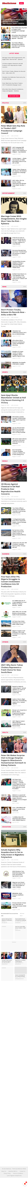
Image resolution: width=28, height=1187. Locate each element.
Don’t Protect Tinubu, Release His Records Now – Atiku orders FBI (14, 19)
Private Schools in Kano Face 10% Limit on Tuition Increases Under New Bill (19, 905)
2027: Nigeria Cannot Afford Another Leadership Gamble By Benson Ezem (18, 723)
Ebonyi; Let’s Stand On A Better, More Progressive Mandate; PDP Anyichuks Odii (19, 712)
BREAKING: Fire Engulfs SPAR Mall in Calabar (19, 363)
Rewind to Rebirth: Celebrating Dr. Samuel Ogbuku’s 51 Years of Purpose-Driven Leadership (19, 689)
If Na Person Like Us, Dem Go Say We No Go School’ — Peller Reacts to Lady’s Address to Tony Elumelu (19, 241)
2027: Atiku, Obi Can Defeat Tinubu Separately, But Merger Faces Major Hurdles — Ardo (19, 183)
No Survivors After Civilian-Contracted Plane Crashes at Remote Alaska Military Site (19, 533)
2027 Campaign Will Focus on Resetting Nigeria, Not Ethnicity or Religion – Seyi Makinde (19, 150)
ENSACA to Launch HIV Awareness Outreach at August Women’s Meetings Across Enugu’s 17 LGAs (19, 798)
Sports (5, 372)
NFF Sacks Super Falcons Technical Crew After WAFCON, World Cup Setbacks (19, 441)
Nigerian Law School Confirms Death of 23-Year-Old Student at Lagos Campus (18, 884)
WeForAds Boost (22, 914)
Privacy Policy (7, 1173)
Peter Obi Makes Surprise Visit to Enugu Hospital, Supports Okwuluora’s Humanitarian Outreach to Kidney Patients (13, 760)
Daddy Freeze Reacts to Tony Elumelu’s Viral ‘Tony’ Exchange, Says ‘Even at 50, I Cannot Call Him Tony (19, 277)
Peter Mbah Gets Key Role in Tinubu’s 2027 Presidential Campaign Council (19, 30)
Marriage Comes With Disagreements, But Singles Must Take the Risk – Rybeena (14, 220)
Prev (2, 17)
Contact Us (22, 1171)
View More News (14, 96)
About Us (3, 1171)
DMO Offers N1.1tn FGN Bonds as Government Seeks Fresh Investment (19, 613)
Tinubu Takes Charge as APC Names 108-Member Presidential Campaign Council (19, 172)
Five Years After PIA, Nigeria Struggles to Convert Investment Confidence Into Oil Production (10, 581)
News (4, 287)
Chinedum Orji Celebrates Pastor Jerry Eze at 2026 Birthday (19, 332)
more (24, 102)
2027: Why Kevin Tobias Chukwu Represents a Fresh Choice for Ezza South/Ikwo (12, 669)
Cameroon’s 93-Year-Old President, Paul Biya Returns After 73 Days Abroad (19, 545)
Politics (5, 103)
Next (25, 17)
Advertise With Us (12, 1171)
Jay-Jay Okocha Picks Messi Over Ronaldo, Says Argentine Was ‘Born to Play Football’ (18, 430)
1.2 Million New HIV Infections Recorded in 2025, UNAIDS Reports (19, 818)
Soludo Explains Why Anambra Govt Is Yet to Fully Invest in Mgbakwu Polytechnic (12, 853)
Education (6, 827)
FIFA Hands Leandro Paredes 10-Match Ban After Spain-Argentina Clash (19, 419)
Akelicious (8, 1168)
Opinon (5, 642)
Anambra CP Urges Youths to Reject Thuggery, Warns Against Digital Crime (18, 354)
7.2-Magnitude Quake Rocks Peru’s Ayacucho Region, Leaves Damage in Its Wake (19, 521)
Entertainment (8, 193)
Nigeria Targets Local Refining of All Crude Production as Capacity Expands (19, 633)
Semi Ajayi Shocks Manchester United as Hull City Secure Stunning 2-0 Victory (13, 399)
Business (5, 554)
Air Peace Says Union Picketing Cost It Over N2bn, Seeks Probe (18, 622)
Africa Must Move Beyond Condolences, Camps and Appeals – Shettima (19, 36)
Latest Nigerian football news (14, 1175)
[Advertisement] (14, 998)
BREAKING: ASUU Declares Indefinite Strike (17, 895)
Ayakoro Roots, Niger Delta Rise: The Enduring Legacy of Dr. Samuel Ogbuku (19, 701)
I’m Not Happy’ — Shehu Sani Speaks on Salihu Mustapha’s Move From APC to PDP (19, 161)
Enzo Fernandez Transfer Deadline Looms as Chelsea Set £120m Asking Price (18, 452)
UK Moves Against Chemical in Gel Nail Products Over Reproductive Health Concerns (12, 65)
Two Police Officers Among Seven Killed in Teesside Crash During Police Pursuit (18, 45)
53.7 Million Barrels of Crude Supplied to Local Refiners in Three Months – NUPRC (19, 603)
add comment (14, 136)
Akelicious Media (22, 1168)
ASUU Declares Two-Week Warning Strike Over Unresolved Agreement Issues (18, 873)
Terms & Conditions (18, 1173)
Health (5, 732)
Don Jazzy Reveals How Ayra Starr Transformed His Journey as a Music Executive (19, 252)
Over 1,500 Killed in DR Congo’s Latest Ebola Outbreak (18, 809)
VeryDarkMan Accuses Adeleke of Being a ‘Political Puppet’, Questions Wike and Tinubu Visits (18, 264)
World (5, 461)
